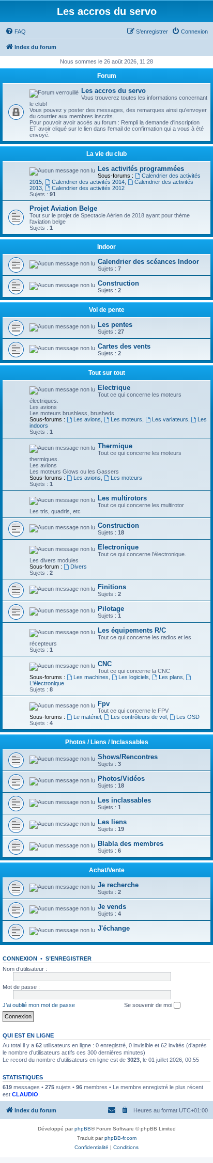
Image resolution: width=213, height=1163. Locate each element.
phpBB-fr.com (120, 1138)
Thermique (115, 446)
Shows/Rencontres (128, 757)
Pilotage (111, 608)
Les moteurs (126, 419)
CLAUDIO (25, 1094)
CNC (105, 664)
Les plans (171, 677)
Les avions (87, 419)
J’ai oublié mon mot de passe (39, 1005)
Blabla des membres (130, 843)
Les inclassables (124, 800)
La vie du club (106, 154)
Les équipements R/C (132, 630)
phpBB (82, 1128)
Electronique (118, 547)
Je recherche (118, 885)
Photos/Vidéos (121, 778)
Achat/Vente (107, 870)
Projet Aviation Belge (63, 208)
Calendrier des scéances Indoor (148, 261)
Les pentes (115, 324)
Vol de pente (107, 309)
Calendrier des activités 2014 (88, 182)
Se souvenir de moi (149, 1005)
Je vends (112, 906)
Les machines (91, 677)
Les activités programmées (141, 168)
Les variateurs (170, 419)
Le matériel (87, 717)
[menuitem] (15, 31)
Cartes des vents (124, 346)
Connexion (20, 958)
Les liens (112, 822)
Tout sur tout (106, 372)
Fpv (104, 704)
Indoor (106, 246)
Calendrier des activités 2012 (88, 188)
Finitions (112, 587)
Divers (78, 566)
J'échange (114, 928)
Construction (118, 283)
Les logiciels (133, 677)
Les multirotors (122, 498)
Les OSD (188, 717)
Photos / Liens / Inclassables (106, 742)
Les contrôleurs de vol (138, 717)
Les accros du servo (113, 91)
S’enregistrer (68, 958)
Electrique (114, 387)
